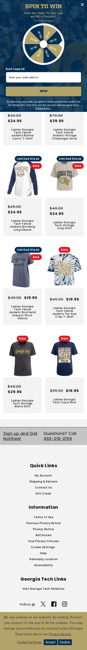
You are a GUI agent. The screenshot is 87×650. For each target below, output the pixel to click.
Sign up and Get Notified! (20, 436)
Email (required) (15, 69)
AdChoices (43, 535)
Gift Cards (43, 493)
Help (43, 553)
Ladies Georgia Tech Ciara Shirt (64, 401)
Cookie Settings (43, 547)
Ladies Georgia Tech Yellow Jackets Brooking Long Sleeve (22, 225)
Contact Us (43, 487)
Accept (51, 642)
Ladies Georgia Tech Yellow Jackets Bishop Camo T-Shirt (22, 134)
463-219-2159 (58, 438)
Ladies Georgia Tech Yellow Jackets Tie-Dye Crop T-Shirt (64, 312)
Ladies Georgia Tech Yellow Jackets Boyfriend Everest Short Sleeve (22, 312)
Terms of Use (43, 517)
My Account (43, 475)
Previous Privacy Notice (43, 523)
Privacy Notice (43, 529)
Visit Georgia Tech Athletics (44, 589)
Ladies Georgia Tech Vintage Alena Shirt (22, 403)
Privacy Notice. (60, 634)
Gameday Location (43, 559)
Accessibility (43, 565)
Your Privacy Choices (43, 541)
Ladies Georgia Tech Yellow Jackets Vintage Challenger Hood (64, 134)
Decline (65, 642)
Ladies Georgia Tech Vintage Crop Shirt (64, 225)
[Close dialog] (82, 5)
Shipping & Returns (43, 481)
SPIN (43, 91)
